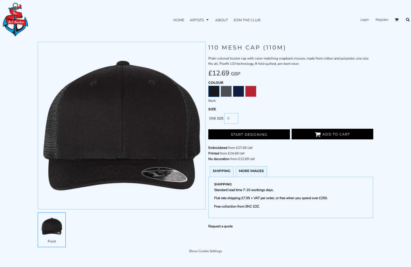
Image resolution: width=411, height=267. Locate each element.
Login (364, 20)
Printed (213, 153)
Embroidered (217, 148)
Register (381, 20)
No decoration (219, 159)
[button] (199, 19)
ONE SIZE (216, 118)
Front (52, 241)
